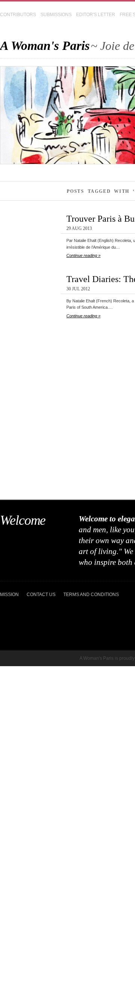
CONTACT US (41, 594)
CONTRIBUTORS (18, 14)
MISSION (9, 594)
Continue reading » (83, 255)
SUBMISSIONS (56, 14)
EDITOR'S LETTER (95, 14)
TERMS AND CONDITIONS (91, 594)
